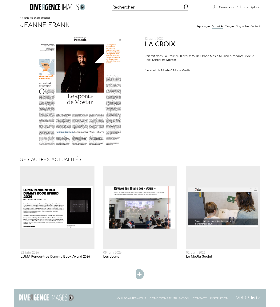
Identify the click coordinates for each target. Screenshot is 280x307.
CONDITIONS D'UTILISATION (169, 298)
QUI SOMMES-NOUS (131, 298)
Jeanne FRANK (45, 25)
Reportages (203, 26)
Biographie (242, 26)
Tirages (229, 26)
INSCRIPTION (219, 298)
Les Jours (111, 256)
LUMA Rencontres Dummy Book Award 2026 (55, 256)
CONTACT (200, 298)
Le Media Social (199, 256)
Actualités (217, 26)
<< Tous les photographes (35, 18)
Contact (255, 26)
